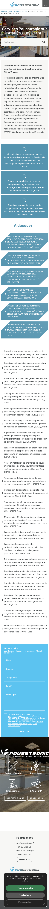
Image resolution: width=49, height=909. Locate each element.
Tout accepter (25, 888)
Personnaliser (25, 902)
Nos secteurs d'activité (18, 11)
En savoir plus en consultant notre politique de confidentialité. (25, 724)
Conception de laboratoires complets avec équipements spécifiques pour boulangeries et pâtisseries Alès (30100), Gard (26, 493)
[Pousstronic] (24, 4)
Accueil (4, 11)
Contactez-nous (15, 798)
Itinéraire (24, 859)
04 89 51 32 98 (36, 798)
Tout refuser (25, 895)
